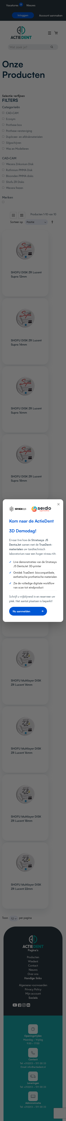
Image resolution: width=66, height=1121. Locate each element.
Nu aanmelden (21, 611)
